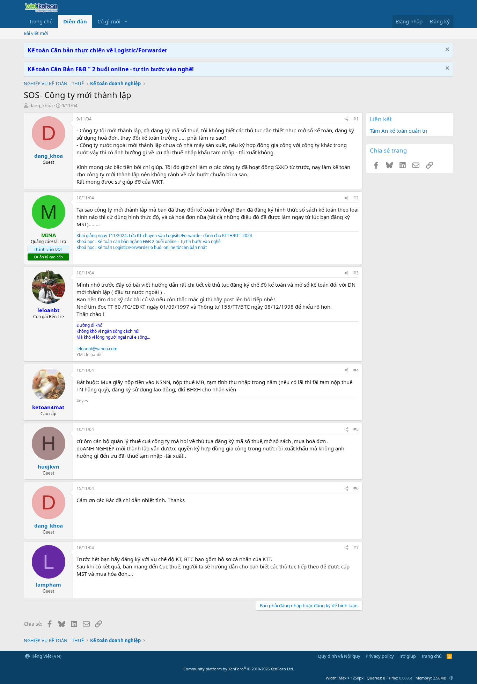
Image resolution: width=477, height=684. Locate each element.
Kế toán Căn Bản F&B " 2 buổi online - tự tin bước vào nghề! (111, 69)
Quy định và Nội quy (339, 656)
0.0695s (405, 678)
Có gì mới (108, 21)
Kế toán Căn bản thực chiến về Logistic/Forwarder (97, 50)
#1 (356, 119)
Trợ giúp (407, 656)
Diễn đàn (75, 21)
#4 (356, 370)
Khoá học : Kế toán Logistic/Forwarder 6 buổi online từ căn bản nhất (141, 247)
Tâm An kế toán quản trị (398, 130)
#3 (356, 273)
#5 (356, 429)
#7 (356, 548)
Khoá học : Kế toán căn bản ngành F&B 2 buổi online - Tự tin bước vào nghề (148, 241)
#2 (356, 198)
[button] (126, 21)
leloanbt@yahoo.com (96, 349)
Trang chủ (41, 21)
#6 (356, 488)
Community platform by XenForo (238, 668)
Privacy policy (380, 656)
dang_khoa (41, 105)
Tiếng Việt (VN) (45, 656)
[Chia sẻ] (346, 119)
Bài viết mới (36, 33)
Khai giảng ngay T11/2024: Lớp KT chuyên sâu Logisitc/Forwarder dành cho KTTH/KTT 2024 (164, 235)
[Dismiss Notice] (446, 50)
